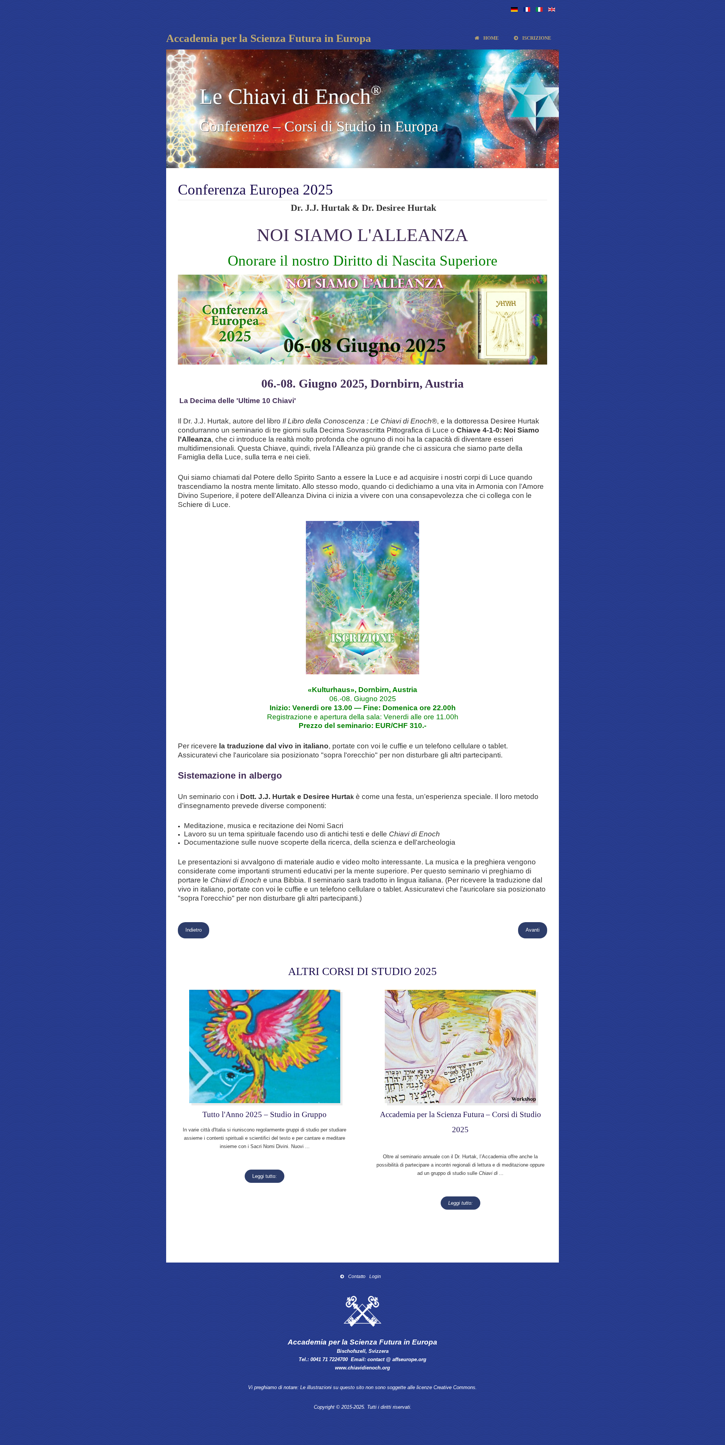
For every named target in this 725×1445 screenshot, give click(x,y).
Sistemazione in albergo (230, 775)
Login (375, 1276)
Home (490, 38)
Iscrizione (536, 38)
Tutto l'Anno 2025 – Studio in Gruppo (264, 1114)
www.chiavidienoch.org (362, 1368)
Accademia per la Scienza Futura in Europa (268, 38)
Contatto (356, 1276)
